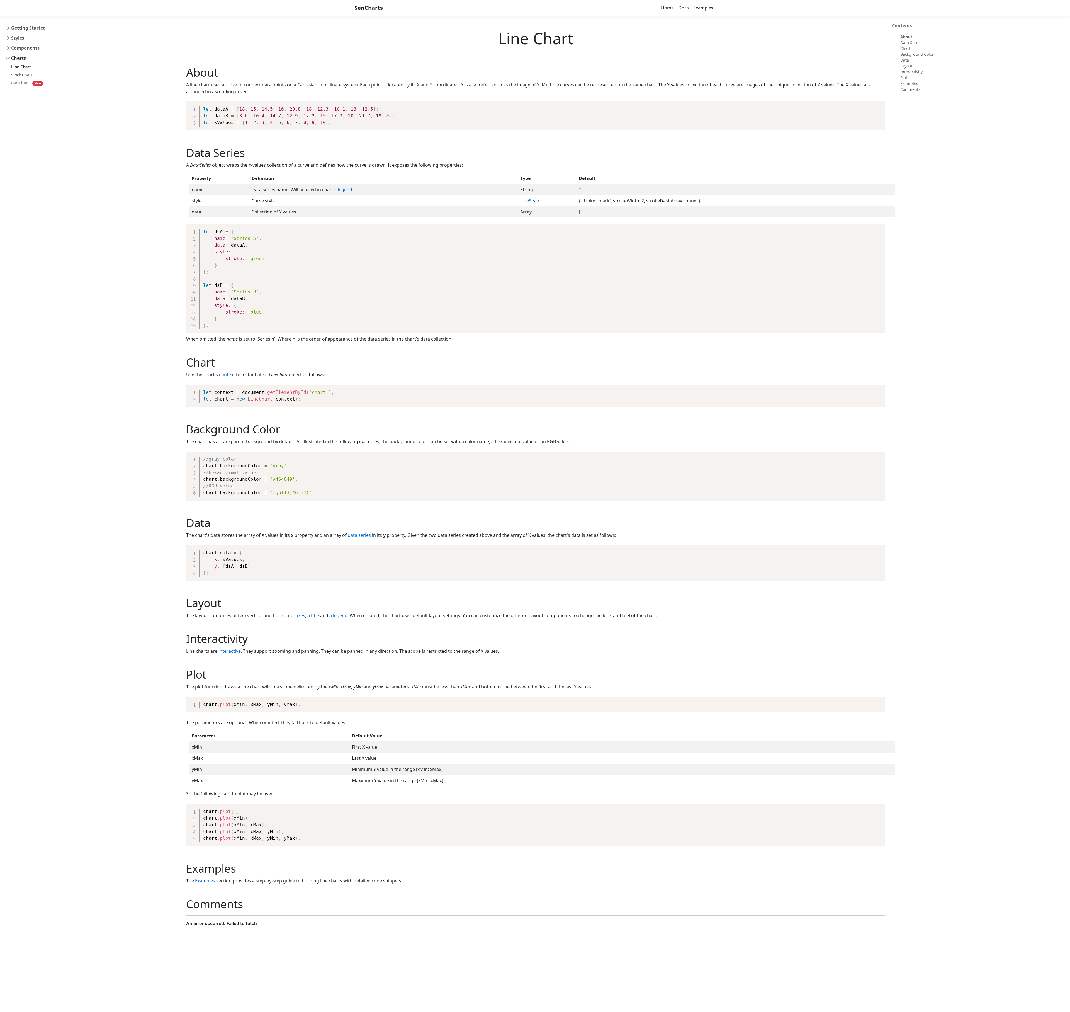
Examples (703, 8)
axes (300, 615)
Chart (905, 48)
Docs (683, 8)
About (906, 36)
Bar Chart (20, 83)
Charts (18, 58)
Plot (903, 77)
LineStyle (529, 201)
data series (359, 535)
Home (667, 8)
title (315, 615)
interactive (229, 651)
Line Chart (21, 66)
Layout (906, 66)
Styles (17, 38)
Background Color (917, 54)
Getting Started (28, 28)
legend (345, 189)
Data (904, 60)
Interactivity (911, 71)
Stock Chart (21, 74)
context (227, 375)
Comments (910, 89)
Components (25, 48)
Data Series (910, 42)
